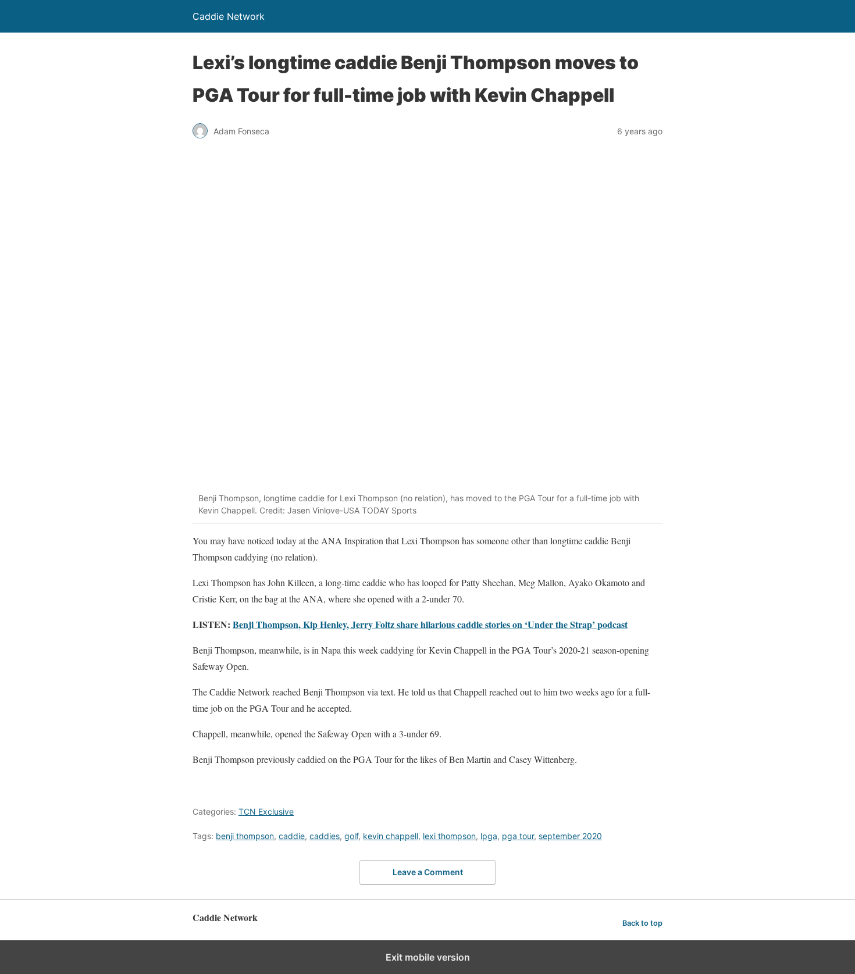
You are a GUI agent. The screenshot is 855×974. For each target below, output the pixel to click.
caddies (324, 836)
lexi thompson (449, 836)
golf (351, 836)
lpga (488, 836)
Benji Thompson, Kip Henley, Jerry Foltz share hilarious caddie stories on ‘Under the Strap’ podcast (430, 624)
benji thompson (245, 836)
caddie (292, 836)
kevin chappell (390, 836)
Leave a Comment (428, 872)
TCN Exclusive (266, 811)
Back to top (642, 923)
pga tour (518, 836)
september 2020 (570, 836)
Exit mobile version (428, 957)
